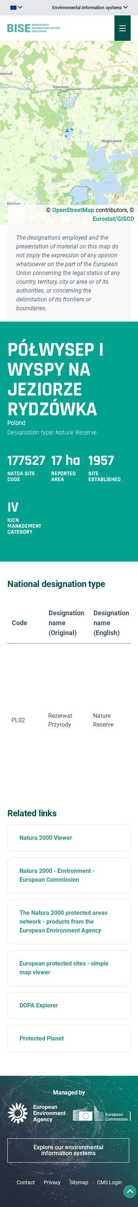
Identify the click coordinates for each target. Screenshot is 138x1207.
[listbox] (90, 7)
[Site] (46, 27)
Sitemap (79, 1182)
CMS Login (109, 1182)
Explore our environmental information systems (68, 1150)
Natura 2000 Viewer (46, 837)
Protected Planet (42, 1038)
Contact (26, 1182)
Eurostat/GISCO (113, 218)
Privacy (52, 1182)
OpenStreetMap (73, 210)
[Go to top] (130, 1191)
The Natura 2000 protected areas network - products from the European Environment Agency (63, 921)
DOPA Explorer (39, 1005)
